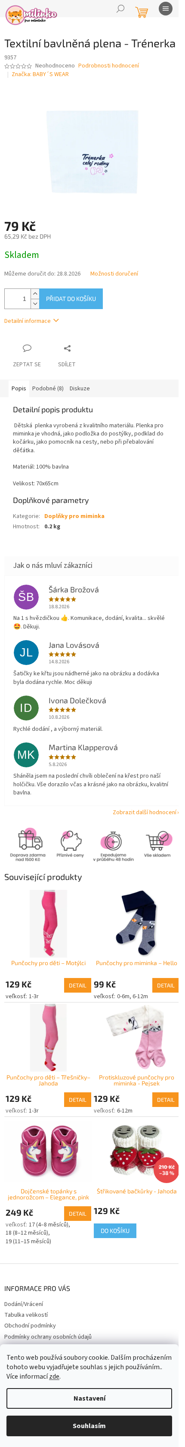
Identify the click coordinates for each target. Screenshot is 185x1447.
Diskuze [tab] (80, 396)
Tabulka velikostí (26, 1313)
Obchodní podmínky (30, 1325)
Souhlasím (89, 1426)
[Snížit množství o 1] (35, 311)
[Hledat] (120, 8)
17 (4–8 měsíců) (48, 1223)
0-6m (120, 1000)
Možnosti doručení (114, 281)
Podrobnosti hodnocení (108, 78)
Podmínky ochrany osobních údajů (48, 1335)
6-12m (137, 1000)
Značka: (40, 87)
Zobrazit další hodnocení (138, 820)
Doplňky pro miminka (74, 523)
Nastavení (89, 1398)
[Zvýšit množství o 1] (35, 301)
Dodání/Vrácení (23, 1303)
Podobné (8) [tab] (48, 396)
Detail (74, 988)
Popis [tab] (19, 396)
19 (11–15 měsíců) (28, 1240)
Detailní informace (27, 328)
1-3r (34, 1000)
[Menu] (165, 8)
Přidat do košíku (71, 306)
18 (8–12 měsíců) (27, 1231)
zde (54, 1376)
